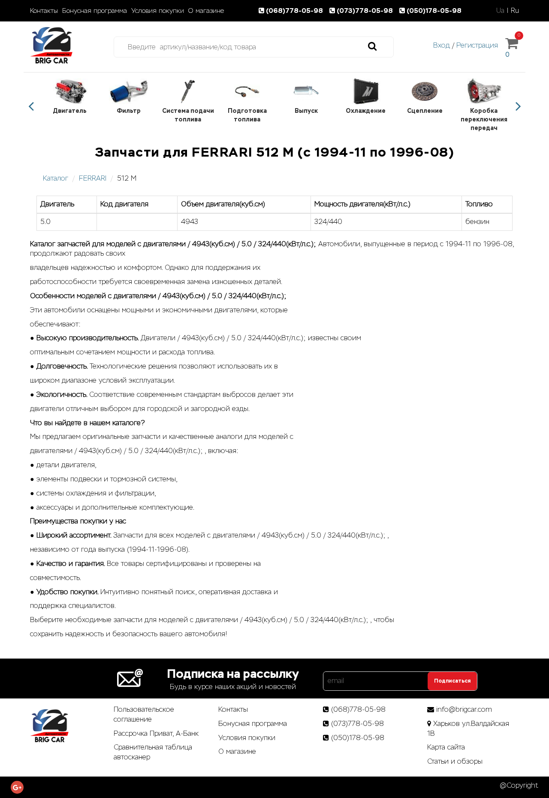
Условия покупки (157, 11)
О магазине (206, 11)
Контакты (44, 11)
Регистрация (477, 45)
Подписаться (452, 680)
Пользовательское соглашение (144, 714)
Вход (441, 45)
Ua (500, 10)
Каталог (55, 178)
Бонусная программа (94, 11)
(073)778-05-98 (365, 10)
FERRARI (92, 178)
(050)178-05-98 (434, 10)
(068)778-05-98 (295, 10)
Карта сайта (446, 747)
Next (518, 106)
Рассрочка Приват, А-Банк (156, 733)
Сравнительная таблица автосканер (153, 752)
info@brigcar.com (464, 709)
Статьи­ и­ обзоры (455, 761)
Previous (31, 106)
